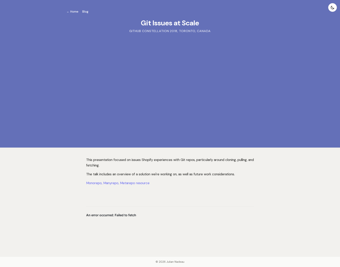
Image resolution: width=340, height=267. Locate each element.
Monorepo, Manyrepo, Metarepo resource (118, 183)
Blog (85, 12)
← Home (72, 12)
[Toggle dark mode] (332, 7)
